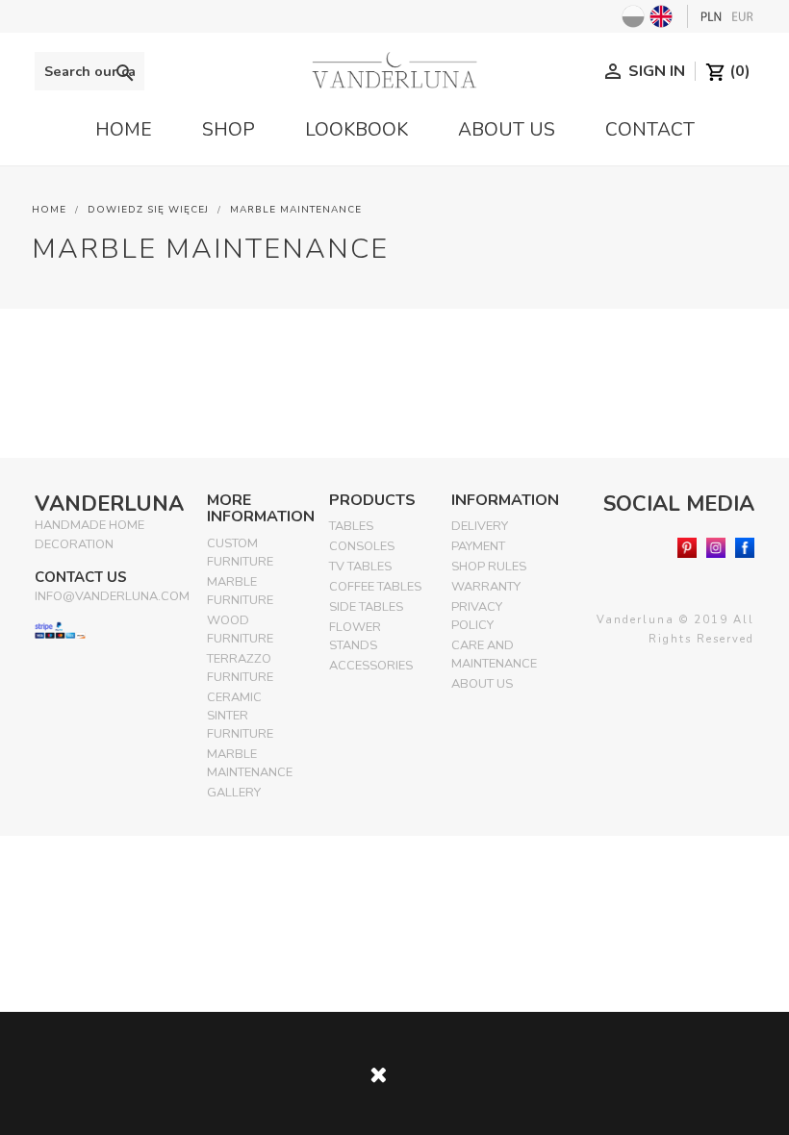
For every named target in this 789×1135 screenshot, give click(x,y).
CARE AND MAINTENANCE (494, 654)
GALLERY (234, 792)
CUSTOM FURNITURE (240, 552)
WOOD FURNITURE (240, 629)
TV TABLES (360, 566)
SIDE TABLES (366, 607)
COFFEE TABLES (375, 586)
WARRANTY (486, 586)
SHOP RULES (488, 566)
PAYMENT (478, 546)
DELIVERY (479, 526)
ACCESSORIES (371, 665)
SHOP (228, 130)
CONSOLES (361, 546)
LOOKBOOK (356, 130)
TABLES (351, 526)
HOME (123, 130)
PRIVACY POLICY (476, 616)
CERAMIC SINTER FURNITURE (240, 716)
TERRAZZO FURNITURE (240, 668)
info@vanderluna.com (112, 596)
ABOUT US (506, 130)
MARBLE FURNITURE (240, 591)
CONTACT (650, 130)
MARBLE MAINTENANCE (250, 763)
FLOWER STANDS (355, 636)
